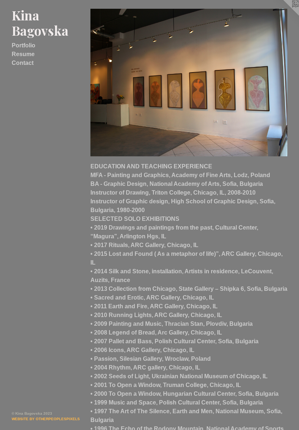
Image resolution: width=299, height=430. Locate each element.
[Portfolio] (188, 82)
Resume (23, 54)
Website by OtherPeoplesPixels (46, 419)
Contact (23, 63)
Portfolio (23, 45)
